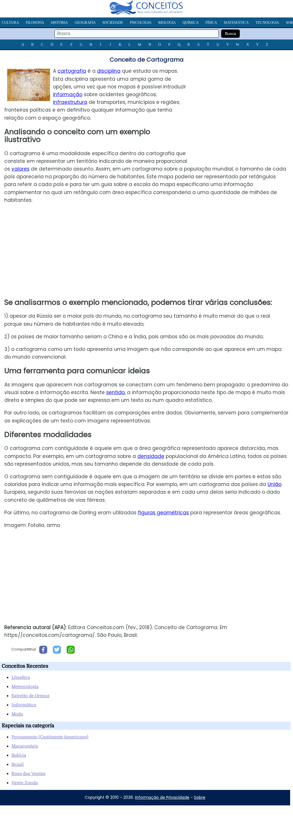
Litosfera (20, 677)
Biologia (167, 22)
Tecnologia (267, 22)
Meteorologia (25, 686)
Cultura (10, 22)
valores (20, 168)
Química (191, 22)
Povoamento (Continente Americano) (49, 737)
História (59, 22)
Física (211, 22)
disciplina (108, 71)
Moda (17, 714)
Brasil (17, 764)
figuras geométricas (163, 512)
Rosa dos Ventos (28, 773)
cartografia (72, 71)
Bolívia (18, 755)
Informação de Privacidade (162, 797)
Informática (23, 704)
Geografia (85, 22)
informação (67, 94)
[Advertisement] (245, 107)
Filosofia (35, 22)
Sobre (199, 797)
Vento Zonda (24, 782)
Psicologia (140, 22)
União (275, 484)
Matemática (236, 22)
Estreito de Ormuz (30, 695)
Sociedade (112, 22)
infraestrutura (70, 102)
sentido (115, 392)
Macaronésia (24, 746)
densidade (150, 456)
